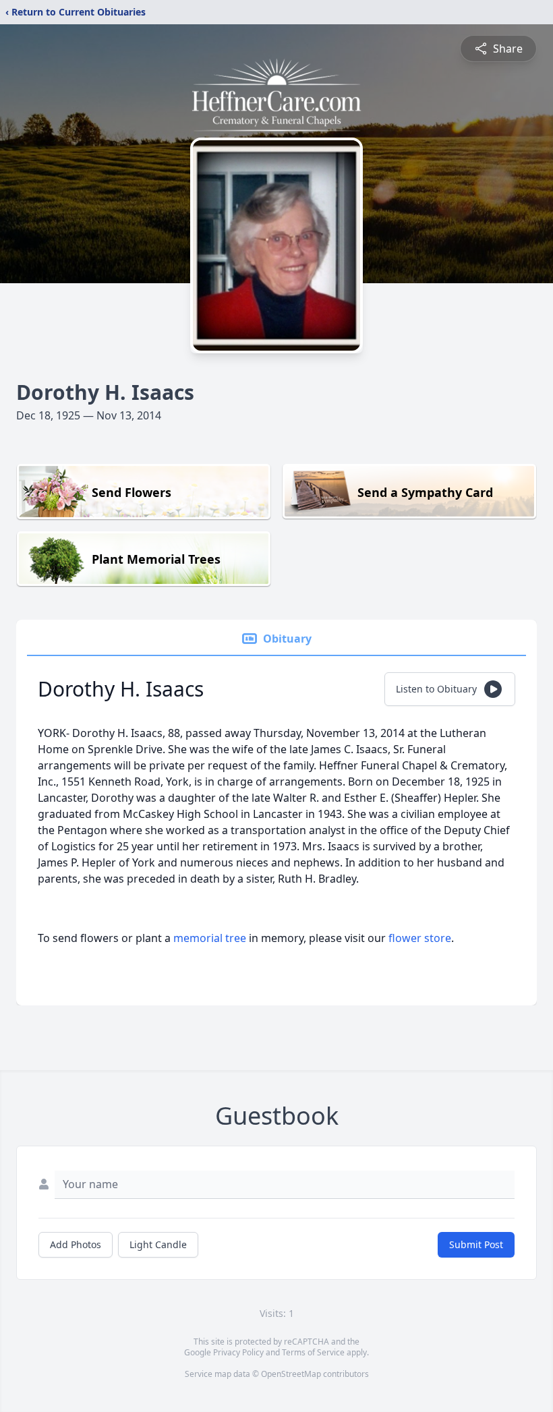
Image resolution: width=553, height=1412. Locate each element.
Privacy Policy (238, 1352)
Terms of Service (313, 1352)
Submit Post (476, 1244)
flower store (419, 938)
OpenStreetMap (291, 1374)
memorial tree (209, 938)
